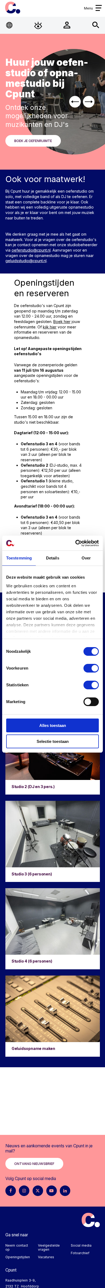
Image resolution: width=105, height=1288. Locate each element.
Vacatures (46, 1257)
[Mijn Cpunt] (67, 25)
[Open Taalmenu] (9, 25)
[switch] (91, 668)
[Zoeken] (95, 25)
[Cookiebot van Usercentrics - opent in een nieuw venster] (75, 543)
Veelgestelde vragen (49, 1247)
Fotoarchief (80, 1253)
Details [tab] (52, 558)
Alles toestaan (52, 725)
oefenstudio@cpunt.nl (31, 250)
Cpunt (12, 7)
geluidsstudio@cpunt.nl (26, 260)
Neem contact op (16, 1247)
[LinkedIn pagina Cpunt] (65, 1190)
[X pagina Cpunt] (38, 1190)
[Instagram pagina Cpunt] (24, 1190)
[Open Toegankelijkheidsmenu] (38, 25)
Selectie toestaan (53, 741)
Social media (81, 1245)
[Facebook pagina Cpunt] (10, 1190)
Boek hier (62, 321)
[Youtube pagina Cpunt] (51, 1190)
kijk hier (50, 327)
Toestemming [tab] (19, 558)
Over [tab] (86, 558)
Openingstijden (17, 1257)
